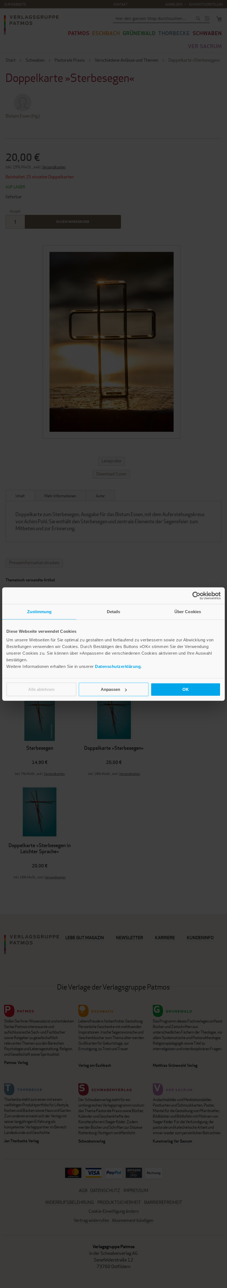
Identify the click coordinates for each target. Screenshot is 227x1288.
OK (185, 689)
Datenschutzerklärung (118, 666)
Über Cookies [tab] (187, 611)
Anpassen (110, 689)
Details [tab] (113, 611)
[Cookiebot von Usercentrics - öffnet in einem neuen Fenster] (196, 595)
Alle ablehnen (41, 689)
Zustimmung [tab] (39, 611)
